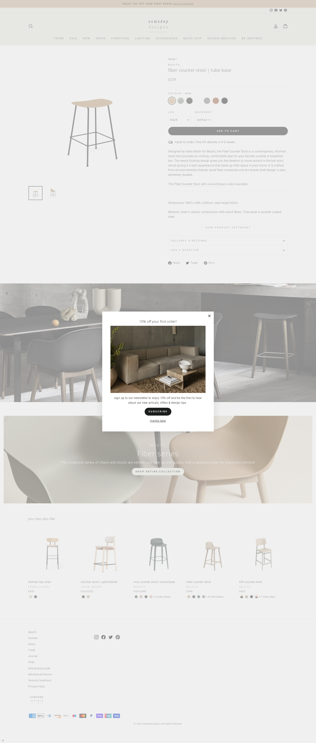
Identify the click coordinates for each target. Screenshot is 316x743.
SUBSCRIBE (158, 411)
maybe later (158, 421)
